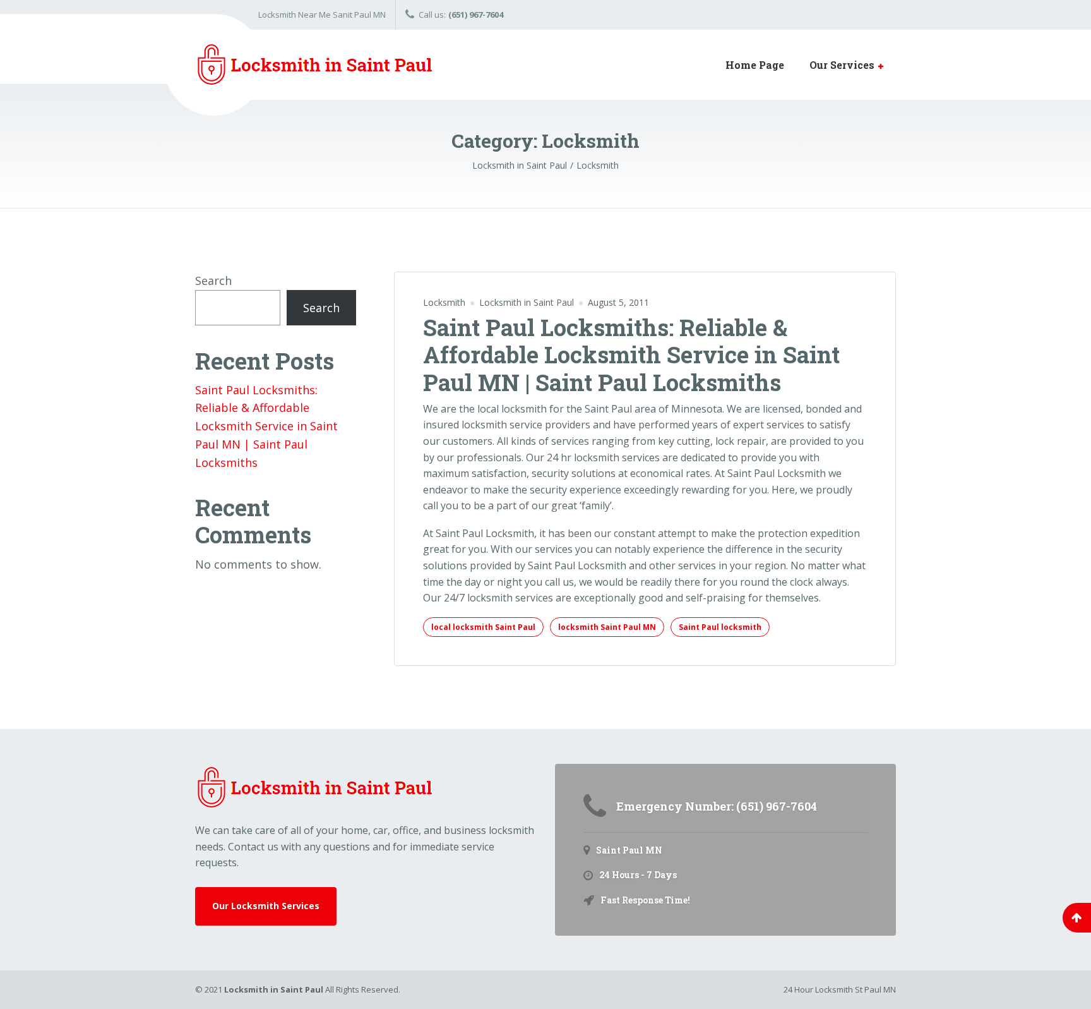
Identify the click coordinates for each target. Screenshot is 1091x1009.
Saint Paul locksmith (720, 627)
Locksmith (444, 302)
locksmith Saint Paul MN (607, 627)
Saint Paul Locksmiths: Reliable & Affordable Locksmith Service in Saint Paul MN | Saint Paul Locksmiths (631, 354)
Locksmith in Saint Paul (273, 989)
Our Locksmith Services (265, 906)
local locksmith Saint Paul (483, 627)
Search (213, 280)
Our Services (841, 64)
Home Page (754, 64)
